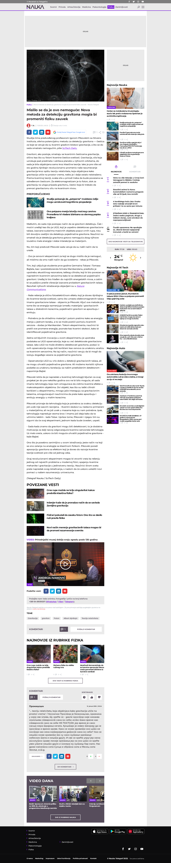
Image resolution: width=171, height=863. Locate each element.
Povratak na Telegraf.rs (38, 2)
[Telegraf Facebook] (129, 1)
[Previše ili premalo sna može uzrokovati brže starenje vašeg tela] (113, 136)
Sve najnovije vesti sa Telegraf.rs (126, 242)
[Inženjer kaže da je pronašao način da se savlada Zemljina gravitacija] (35, 506)
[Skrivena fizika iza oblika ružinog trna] (65, 654)
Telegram (69, 601)
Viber (60, 601)
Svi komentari (65, 767)
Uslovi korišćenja (38, 609)
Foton (56, 618)
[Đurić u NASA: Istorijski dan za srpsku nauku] (73, 793)
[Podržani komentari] (91, 697)
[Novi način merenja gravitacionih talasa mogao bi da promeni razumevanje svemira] (35, 531)
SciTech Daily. (69, 148)
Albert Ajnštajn (70, 618)
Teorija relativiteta (90, 618)
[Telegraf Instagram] (138, 1)
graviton (46, 618)
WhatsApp (51, 601)
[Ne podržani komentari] (99, 697)
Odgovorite (37, 756)
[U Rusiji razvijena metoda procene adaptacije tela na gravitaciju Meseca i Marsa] (113, 156)
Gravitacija (33, 618)
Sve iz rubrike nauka (65, 817)
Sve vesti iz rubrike (65, 681)
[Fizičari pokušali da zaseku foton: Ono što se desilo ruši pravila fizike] (35, 518)
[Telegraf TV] (142, 1)
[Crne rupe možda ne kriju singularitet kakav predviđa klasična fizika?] (35, 494)
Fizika (29, 105)
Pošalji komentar (86, 629)
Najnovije (117, 85)
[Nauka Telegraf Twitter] (133, 1)
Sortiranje (87, 692)
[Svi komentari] (84, 697)
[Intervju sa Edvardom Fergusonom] (103, 793)
